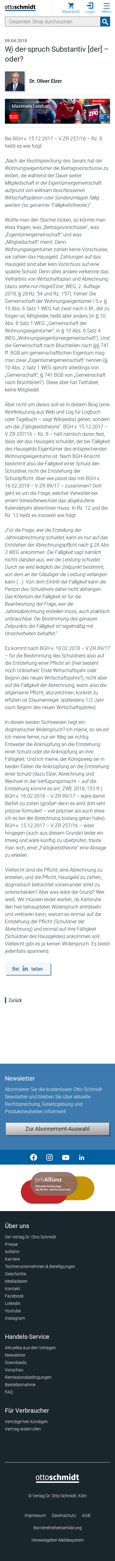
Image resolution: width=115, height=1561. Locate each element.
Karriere (12, 1259)
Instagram (15, 1318)
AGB (86, 1515)
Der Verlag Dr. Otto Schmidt (30, 1236)
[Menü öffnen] (107, 6)
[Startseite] (57, 1481)
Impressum (35, 1515)
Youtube (13, 1310)
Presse (11, 1244)
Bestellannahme (20, 1384)
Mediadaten (16, 1281)
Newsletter (15, 1355)
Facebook (14, 1296)
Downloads (15, 1362)
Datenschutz (64, 1515)
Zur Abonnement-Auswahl (57, 1129)
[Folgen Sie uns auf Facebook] (33, 1157)
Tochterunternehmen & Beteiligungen (40, 1266)
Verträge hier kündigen (26, 1421)
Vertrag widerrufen (23, 1429)
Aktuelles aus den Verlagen (30, 1347)
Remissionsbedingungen (28, 1377)
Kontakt (12, 1288)
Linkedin (13, 1303)
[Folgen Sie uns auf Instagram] (49, 1157)
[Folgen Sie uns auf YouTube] (65, 1157)
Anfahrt (12, 1251)
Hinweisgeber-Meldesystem (58, 1540)
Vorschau (14, 1369)
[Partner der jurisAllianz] (57, 1188)
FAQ (9, 1392)
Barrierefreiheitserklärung (57, 1527)
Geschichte (15, 1273)
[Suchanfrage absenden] (105, 21)
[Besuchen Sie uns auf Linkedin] (81, 1157)
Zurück (15, 1000)
